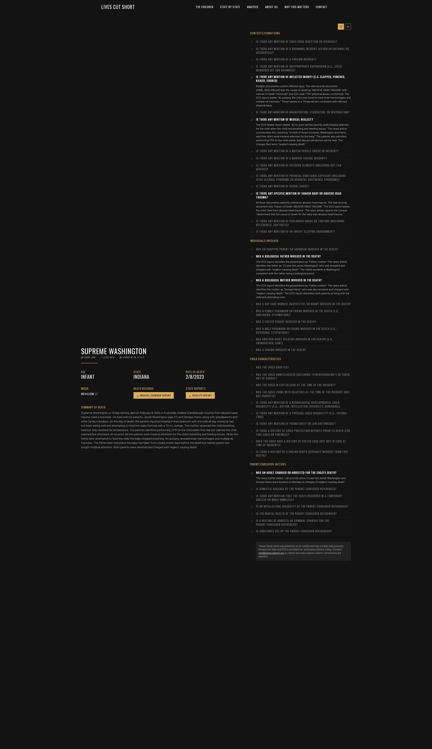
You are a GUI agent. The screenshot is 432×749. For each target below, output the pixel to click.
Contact (321, 7)
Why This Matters (297, 7)
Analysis (252, 7)
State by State (230, 7)
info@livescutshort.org (271, 553)
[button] (88, 357)
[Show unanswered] (341, 27)
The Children (204, 7)
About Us (271, 7)
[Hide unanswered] (348, 27)
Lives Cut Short (118, 6)
